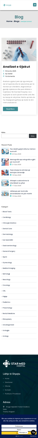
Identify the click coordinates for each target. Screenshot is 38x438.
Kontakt (8, 390)
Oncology (6, 285)
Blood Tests (7, 212)
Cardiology (7, 217)
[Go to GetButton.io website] (33, 436)
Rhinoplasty (7, 319)
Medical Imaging (9, 268)
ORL (4, 291)
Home (7, 378)
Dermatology (8, 234)
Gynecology (7, 262)
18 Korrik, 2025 (10, 71)
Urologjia (6, 330)
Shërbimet (8, 382)
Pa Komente (10, 76)
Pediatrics (6, 302)
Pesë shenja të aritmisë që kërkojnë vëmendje (20, 171)
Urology (6, 336)
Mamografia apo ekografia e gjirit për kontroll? (22, 160)
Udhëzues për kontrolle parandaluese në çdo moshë (21, 192)
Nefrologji (6, 274)
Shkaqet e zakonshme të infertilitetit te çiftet (19, 181)
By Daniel (8, 74)
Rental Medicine (9, 313)
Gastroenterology (9, 245)
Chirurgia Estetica (9, 223)
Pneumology (7, 308)
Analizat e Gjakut (16, 67)
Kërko (3, 132)
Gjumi (5, 257)
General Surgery (9, 251)
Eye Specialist (8, 240)
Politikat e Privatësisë (13, 394)
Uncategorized (8, 325)
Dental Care (7, 228)
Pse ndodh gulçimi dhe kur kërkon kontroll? (22, 150)
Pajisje (5, 296)
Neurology (6, 279)
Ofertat (7, 386)
